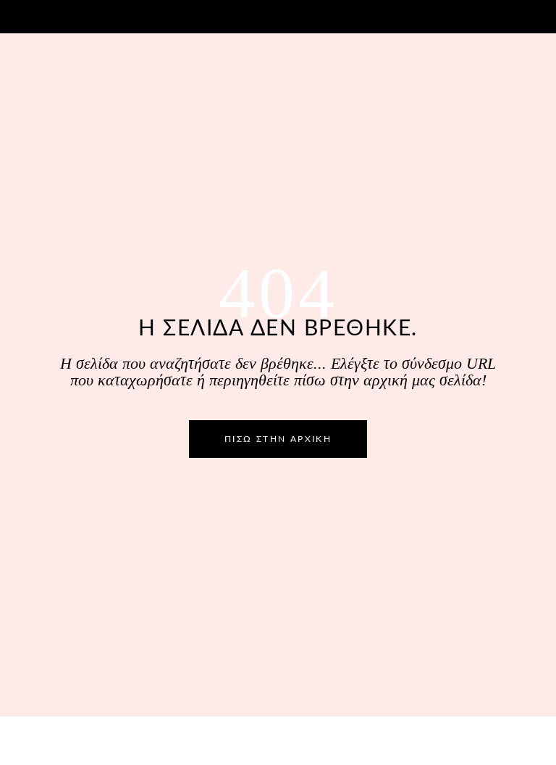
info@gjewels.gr (57, 15)
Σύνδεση (497, 14)
